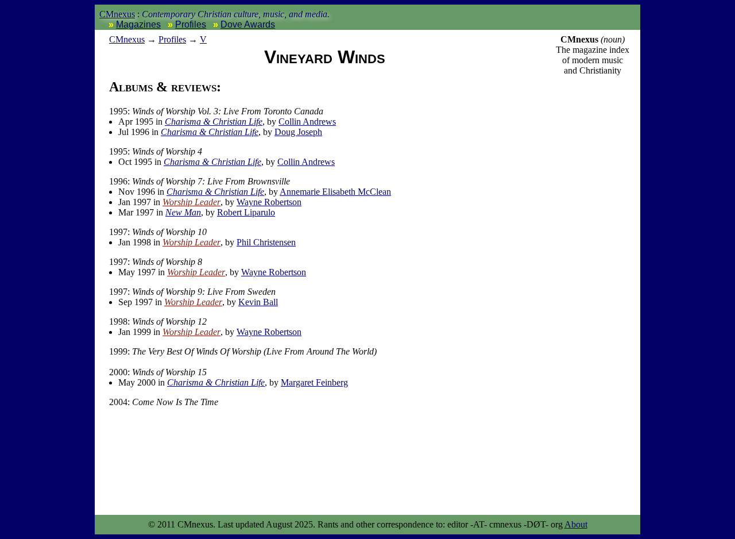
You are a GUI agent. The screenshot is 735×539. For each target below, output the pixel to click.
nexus (127, 39)
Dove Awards (247, 24)
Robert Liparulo (246, 212)
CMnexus (117, 14)
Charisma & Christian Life (213, 121)
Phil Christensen (266, 242)
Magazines (138, 24)
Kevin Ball (258, 302)
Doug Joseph (298, 132)
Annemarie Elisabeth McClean (335, 192)
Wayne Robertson (269, 202)
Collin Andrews (307, 121)
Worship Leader (191, 202)
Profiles (190, 24)
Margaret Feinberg (314, 382)
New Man (183, 212)
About (575, 524)
